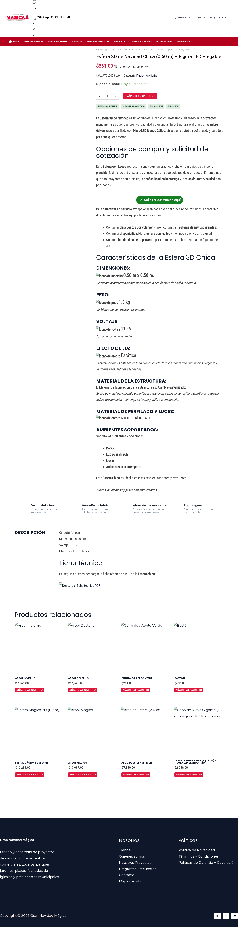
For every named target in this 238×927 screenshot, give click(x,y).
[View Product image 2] (42, 184)
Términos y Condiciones (198, 856)
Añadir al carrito (140, 96)
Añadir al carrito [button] (29, 690)
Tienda (125, 850)
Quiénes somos (132, 856)
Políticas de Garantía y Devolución (207, 863)
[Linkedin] (234, 916)
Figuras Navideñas (113, 49)
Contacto (126, 875)
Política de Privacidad (196, 850)
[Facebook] (217, 916)
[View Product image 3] (61, 184)
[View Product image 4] (80, 184)
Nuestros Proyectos (135, 863)
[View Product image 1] (23, 184)
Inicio (99, 49)
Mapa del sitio (130, 881)
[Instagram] (226, 916)
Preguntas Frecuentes (137, 869)
